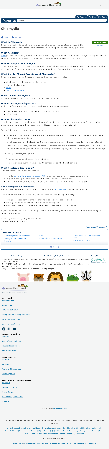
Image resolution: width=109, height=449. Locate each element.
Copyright (94, 256)
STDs (3, 55)
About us (6, 383)
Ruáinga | (33, 433)
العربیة (34, 428)
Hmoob (16, 428)
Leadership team (9, 387)
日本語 (39, 431)
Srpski (45, 433)
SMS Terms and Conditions (86, 443)
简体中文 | (79, 428)
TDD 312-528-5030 (10, 310)
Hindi (28, 431)
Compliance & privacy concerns (16, 315)
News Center (8, 392)
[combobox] (60, 20)
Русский (23, 428)
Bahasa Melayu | (67, 431)
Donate (5, 402)
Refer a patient (8, 374)
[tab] (102, 227)
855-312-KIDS (8, 300)
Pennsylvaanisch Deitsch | (89, 431)
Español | (10, 428)
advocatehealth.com (11, 319)
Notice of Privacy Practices (34, 443)
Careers (5, 360)
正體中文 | (85, 428)
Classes (5, 336)
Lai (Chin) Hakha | (55, 428)
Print (16, 37)
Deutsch (8, 431)
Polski (101, 431)
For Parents (82, 17)
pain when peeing (15, 90)
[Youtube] (15, 330)
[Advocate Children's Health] (48, 4)
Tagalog (69, 433)
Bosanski (40, 428)
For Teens (102, 17)
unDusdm (45, 431)
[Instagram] (10, 330)
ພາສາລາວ (57, 431)
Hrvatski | (91, 428)
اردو (74, 433)
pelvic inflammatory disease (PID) (29, 176)
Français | (98, 428)
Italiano (33, 431)
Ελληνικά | (15, 431)
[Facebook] (4, 330)
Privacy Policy (18, 443)
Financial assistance (11, 346)
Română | (40, 433)
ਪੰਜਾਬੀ (27, 433)
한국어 (52, 431)
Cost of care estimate (12, 341)
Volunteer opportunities (12, 397)
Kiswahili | (62, 433)
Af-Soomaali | (54, 433)
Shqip (29, 428)
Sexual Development (83, 240)
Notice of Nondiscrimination (55, 443)
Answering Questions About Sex (17, 236)
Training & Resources (11, 369)
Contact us (7, 305)
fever (8, 88)
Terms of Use (71, 443)
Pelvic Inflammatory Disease (50, 238)
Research (6, 364)
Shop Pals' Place (9, 351)
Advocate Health (60, 409)
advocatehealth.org (11, 324)
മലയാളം (76, 431)
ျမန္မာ (46, 428)
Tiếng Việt (80, 433)
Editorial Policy (16, 256)
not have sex (60, 189)
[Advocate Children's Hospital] (15, 296)
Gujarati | (22, 431)
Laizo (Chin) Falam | (69, 428)
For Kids (92, 17)
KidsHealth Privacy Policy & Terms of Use (56, 256)
